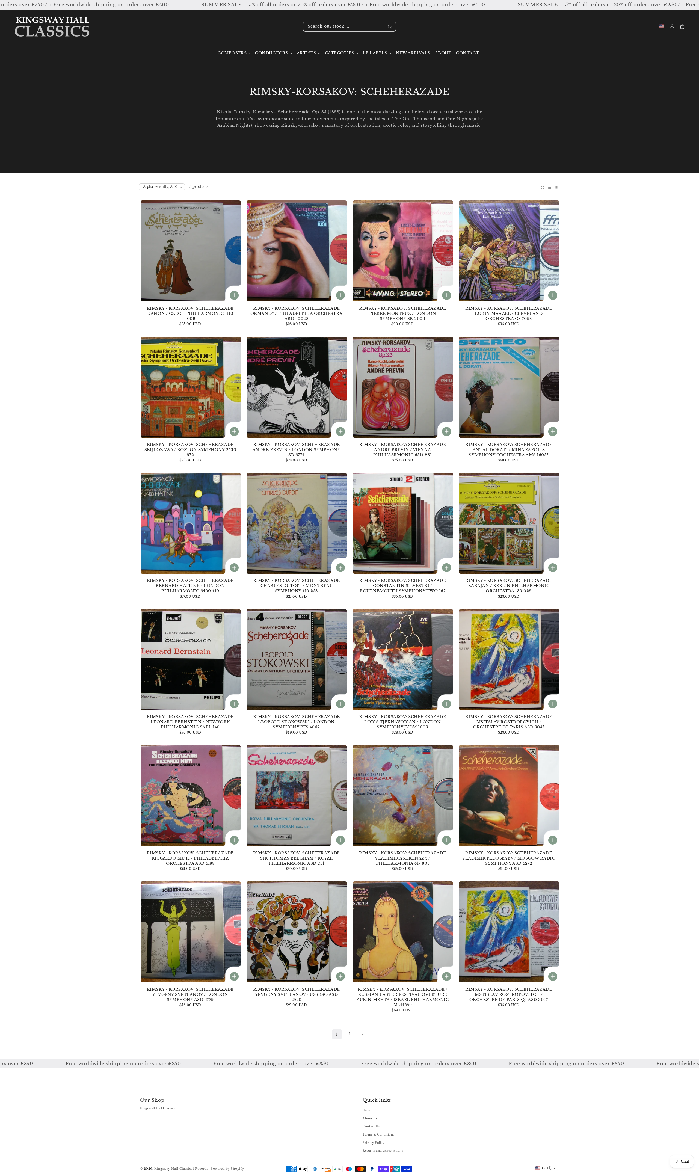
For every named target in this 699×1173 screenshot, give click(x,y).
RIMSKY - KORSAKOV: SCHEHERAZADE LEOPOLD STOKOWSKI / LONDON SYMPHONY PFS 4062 (296, 722)
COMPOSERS (232, 53)
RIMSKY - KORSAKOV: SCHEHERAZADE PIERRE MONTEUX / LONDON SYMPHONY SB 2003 (402, 313)
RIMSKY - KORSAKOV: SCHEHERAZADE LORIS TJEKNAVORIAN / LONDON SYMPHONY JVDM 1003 (402, 722)
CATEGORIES (339, 53)
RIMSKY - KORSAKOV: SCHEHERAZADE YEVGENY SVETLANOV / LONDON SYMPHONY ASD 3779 (190, 994)
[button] (682, 27)
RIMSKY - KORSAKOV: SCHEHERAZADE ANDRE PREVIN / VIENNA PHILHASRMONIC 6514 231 (402, 449)
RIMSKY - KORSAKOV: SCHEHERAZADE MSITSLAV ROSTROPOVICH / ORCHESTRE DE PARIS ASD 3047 (508, 722)
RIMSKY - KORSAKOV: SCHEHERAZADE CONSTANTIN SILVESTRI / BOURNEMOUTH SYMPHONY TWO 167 (402, 585)
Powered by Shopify (227, 1169)
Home (367, 1110)
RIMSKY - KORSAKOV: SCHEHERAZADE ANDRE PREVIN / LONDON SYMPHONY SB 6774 (296, 449)
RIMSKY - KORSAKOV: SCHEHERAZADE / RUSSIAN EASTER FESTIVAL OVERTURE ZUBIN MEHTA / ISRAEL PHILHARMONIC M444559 (402, 997)
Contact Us (371, 1126)
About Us (370, 1118)
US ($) (547, 1168)
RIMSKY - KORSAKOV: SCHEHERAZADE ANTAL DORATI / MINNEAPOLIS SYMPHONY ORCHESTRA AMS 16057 (508, 449)
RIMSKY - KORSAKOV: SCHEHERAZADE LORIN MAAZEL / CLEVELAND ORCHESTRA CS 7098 (508, 313)
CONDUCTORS (271, 53)
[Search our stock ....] (390, 26)
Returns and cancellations (383, 1151)
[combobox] (349, 27)
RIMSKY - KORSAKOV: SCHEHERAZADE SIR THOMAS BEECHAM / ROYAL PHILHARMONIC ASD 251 (296, 858)
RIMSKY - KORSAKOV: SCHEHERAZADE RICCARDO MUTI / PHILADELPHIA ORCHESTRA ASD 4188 (190, 858)
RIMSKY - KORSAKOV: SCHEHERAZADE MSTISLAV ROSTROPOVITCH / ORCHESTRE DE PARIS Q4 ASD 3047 (508, 994)
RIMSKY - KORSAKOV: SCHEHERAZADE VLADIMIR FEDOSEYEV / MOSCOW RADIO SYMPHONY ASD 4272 (508, 858)
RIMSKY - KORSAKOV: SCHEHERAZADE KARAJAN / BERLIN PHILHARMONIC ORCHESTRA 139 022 (508, 585)
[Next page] (362, 1034)
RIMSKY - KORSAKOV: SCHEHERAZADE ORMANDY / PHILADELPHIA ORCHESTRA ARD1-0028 (296, 313)
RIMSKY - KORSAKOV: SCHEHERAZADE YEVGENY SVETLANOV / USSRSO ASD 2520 (296, 994)
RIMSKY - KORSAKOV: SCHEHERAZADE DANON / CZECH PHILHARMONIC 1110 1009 (190, 313)
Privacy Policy (373, 1143)
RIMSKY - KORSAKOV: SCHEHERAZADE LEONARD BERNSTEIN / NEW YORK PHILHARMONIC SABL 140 (190, 722)
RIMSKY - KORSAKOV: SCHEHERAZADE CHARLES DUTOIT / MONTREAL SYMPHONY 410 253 (296, 585)
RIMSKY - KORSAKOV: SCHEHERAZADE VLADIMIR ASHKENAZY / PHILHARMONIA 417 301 (402, 858)
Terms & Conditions (378, 1134)
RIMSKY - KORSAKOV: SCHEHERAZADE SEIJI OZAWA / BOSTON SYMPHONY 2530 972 (190, 449)
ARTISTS (306, 53)
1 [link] (337, 1034)
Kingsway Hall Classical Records (181, 1169)
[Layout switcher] (542, 188)
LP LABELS (375, 53)
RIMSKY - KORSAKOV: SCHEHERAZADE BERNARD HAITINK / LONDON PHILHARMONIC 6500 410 (190, 585)
